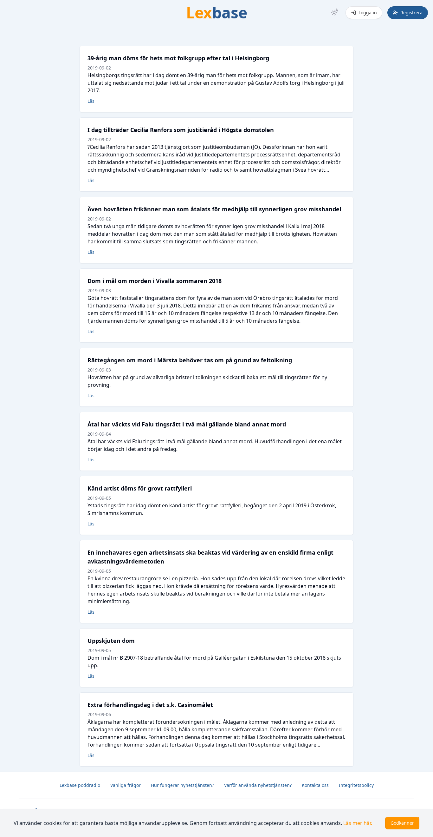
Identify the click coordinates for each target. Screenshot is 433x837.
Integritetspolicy (356, 785)
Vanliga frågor (125, 785)
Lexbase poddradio (80, 785)
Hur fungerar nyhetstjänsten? (182, 785)
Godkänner (402, 823)
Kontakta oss (315, 785)
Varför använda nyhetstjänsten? (258, 785)
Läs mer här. (357, 823)
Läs (90, 101)
